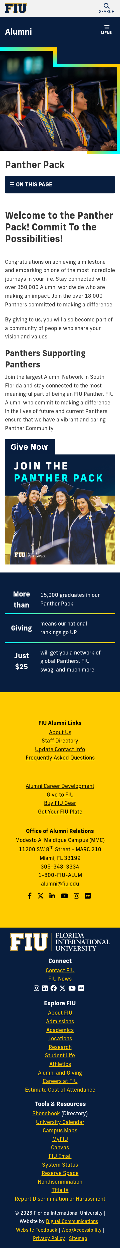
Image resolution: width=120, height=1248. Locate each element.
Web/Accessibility (81, 1230)
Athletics (60, 1064)
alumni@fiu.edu (60, 883)
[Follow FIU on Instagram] (38, 988)
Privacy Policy (49, 1238)
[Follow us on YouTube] (65, 896)
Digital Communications (72, 1221)
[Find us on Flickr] (89, 896)
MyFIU (60, 1139)
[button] (106, 8)
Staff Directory (60, 740)
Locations (60, 1038)
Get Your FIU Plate (60, 811)
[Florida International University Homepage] (32, 8)
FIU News (60, 978)
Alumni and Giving (60, 1072)
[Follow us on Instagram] (77, 896)
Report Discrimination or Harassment (60, 1198)
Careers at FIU (60, 1081)
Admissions (60, 1021)
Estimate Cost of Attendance (60, 1089)
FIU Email (60, 1156)
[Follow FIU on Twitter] (63, 988)
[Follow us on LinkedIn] (53, 896)
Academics (60, 1030)
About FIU (60, 1012)
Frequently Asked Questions (60, 757)
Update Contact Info (60, 749)
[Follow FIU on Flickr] (82, 988)
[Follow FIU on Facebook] (54, 988)
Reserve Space (60, 1173)
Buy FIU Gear (60, 803)
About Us (60, 732)
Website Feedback (36, 1230)
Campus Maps (60, 1130)
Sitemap (78, 1238)
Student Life (60, 1055)
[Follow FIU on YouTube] (73, 988)
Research (60, 1047)
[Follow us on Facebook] (30, 896)
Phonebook (46, 1113)
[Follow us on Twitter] (41, 896)
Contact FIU (60, 970)
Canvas (60, 1147)
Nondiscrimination (60, 1181)
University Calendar (60, 1122)
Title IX (60, 1190)
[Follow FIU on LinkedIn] (46, 988)
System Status (60, 1164)
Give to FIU (60, 794)
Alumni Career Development (60, 786)
